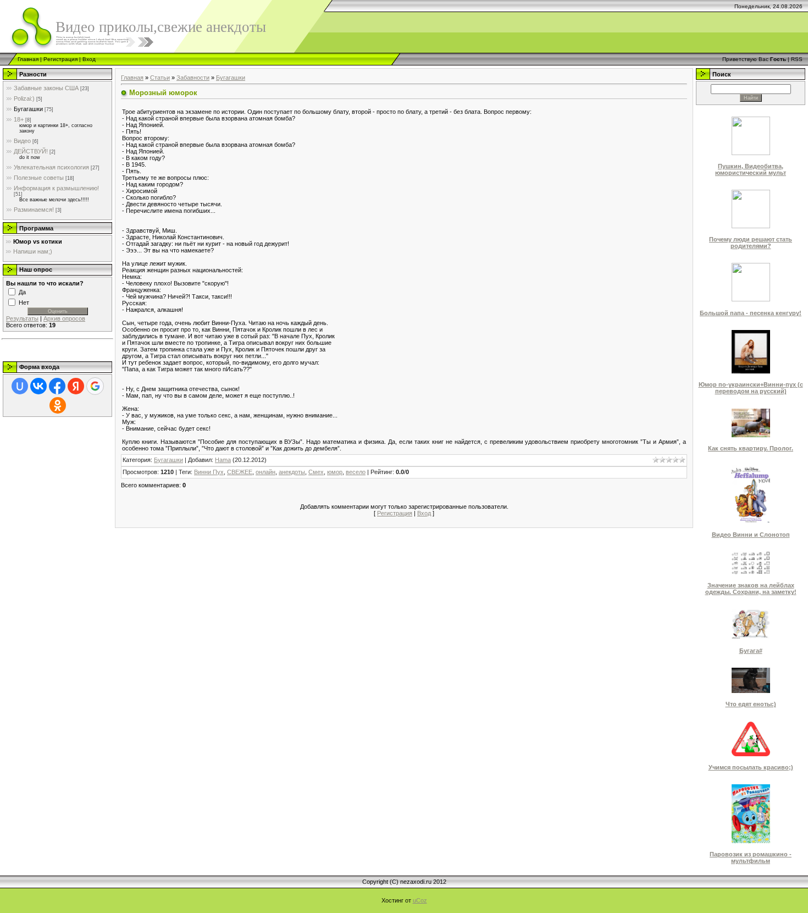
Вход (89, 59)
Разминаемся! (34, 209)
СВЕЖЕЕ (239, 472)
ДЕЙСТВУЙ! (31, 151)
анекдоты (292, 472)
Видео (22, 141)
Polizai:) (24, 98)
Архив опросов (64, 318)
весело (356, 472)
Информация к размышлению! (56, 188)
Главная (28, 59)
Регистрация (60, 59)
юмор (334, 472)
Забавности (192, 77)
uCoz (420, 900)
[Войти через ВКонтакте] (38, 386)
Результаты (22, 318)
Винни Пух (209, 472)
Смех (316, 472)
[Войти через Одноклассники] (57, 405)
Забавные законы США (46, 88)
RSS (797, 59)
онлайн (265, 472)
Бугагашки (28, 109)
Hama (223, 460)
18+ (19, 119)
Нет (24, 302)
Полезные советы (39, 177)
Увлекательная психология (51, 167)
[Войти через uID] (20, 386)
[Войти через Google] (95, 386)
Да (22, 291)
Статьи (160, 77)
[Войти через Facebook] (57, 386)
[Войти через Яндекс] (76, 386)
